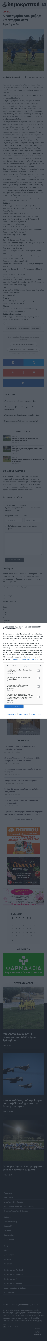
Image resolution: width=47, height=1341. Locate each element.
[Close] (43, 627)
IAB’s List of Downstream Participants (26, 659)
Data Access (23, 714)
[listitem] (23, 666)
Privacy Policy (36, 714)
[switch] (38, 671)
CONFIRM (14, 706)
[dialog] (23, 670)
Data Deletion (11, 714)
